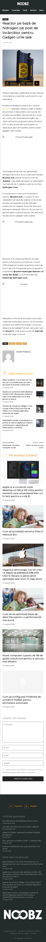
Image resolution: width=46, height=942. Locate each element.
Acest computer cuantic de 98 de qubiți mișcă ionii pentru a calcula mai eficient (23, 658)
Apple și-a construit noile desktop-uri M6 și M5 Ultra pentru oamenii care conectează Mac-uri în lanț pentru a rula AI (17, 395)
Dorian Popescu (23, 352)
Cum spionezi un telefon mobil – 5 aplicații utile (21, 841)
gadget (12, 343)
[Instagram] (26, 806)
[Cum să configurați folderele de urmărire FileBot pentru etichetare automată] (23, 682)
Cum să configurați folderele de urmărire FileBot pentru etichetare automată (21, 699)
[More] (36, 83)
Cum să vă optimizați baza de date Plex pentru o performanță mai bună (21, 617)
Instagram (33, 806)
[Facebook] (11, 806)
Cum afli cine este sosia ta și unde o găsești (20, 827)
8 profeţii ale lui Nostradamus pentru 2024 (20, 821)
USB (24, 343)
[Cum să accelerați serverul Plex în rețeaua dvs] (23, 516)
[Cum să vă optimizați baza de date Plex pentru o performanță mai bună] (23, 599)
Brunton (6, 109)
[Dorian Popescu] (8, 356)
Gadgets (5, 19)
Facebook (18, 806)
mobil (19, 343)
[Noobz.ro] (23, 4)
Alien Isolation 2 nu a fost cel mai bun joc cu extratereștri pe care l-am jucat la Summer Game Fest (17, 382)
